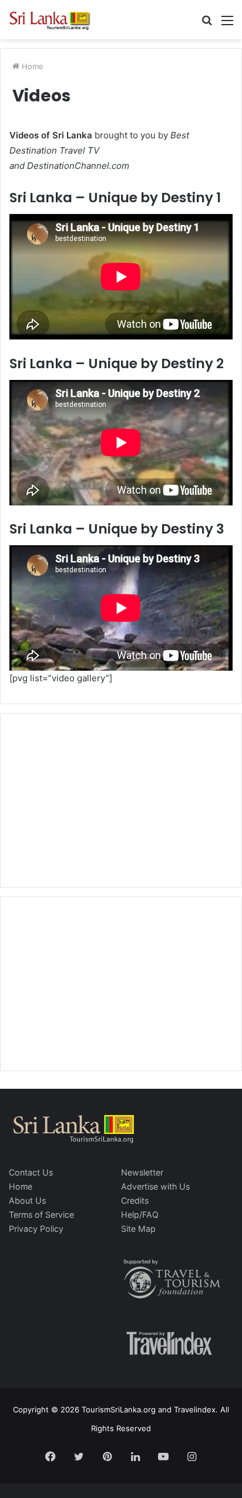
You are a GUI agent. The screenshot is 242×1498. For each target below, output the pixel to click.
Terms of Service (41, 1215)
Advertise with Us (155, 1186)
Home (31, 66)
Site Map (138, 1229)
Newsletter (142, 1172)
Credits (135, 1200)
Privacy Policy (36, 1229)
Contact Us (31, 1172)
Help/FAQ (140, 1215)
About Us (27, 1200)
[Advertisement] (121, 798)
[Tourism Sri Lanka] (56, 19)
